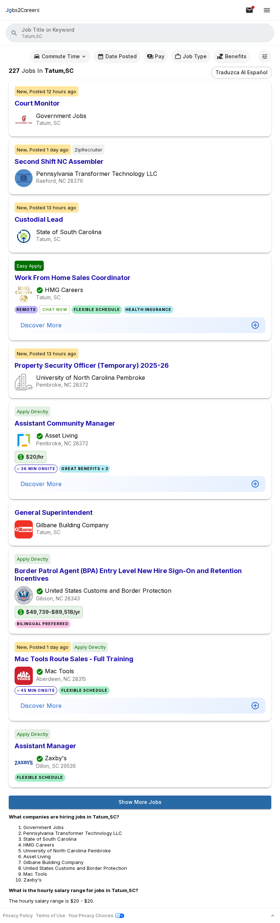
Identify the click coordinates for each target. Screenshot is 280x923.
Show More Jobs (140, 802)
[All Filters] (264, 56)
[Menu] (267, 10)
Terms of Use (50, 915)
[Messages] (249, 10)
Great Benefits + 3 (84, 468)
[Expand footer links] (272, 915)
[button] (140, 33)
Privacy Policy (18, 915)
